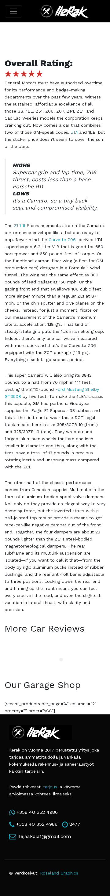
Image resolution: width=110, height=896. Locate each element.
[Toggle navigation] (13, 11)
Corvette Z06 (62, 239)
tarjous (50, 786)
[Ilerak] (69, 11)
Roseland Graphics (59, 873)
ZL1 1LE (21, 225)
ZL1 (74, 132)
